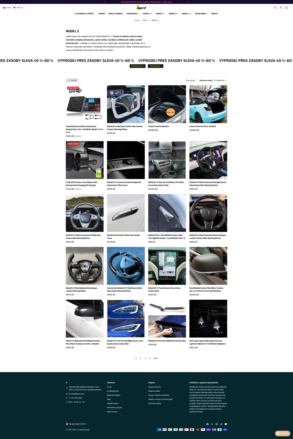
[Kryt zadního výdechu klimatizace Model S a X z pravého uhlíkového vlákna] (167, 160)
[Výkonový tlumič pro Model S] (167, 104)
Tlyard (74, 430)
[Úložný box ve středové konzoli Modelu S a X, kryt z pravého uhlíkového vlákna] (126, 160)
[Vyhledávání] (275, 7)
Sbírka (145, 20)
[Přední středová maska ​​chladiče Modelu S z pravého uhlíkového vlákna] (167, 319)
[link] (136, 358)
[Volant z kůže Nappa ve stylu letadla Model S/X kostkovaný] (85, 266)
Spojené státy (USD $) (77, 424)
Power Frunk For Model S (158, 126)
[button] (138, 66)
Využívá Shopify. (83, 430)
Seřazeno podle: (206, 80)
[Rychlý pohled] (101, 89)
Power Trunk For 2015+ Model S (202, 126)
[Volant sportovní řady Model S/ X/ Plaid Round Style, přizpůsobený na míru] (126, 266)
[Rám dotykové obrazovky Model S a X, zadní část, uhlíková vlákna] (167, 266)
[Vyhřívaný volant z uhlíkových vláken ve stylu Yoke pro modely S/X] (126, 104)
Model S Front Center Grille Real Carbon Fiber (167, 341)
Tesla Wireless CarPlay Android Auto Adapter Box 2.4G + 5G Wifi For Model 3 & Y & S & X (84, 129)
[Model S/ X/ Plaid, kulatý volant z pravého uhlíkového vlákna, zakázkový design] (208, 160)
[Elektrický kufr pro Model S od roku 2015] (208, 104)
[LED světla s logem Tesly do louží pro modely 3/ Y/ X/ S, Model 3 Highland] (208, 319)
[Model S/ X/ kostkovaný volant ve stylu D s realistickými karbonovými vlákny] (85, 213)
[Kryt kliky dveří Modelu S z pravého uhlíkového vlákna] (126, 213)
